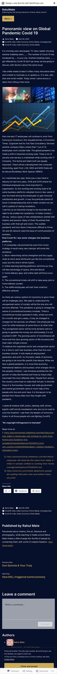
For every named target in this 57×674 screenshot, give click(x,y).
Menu (9, 18)
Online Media (34, 42)
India (13, 42)
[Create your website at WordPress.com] (28, 3)
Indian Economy (22, 42)
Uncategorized (45, 42)
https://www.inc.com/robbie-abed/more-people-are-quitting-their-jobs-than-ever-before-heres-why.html (29, 474)
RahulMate (8, 9)
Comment (45, 624)
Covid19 (8, 42)
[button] (16, 95)
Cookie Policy (9, 659)
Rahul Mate (9, 39)
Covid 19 (8, 45)
